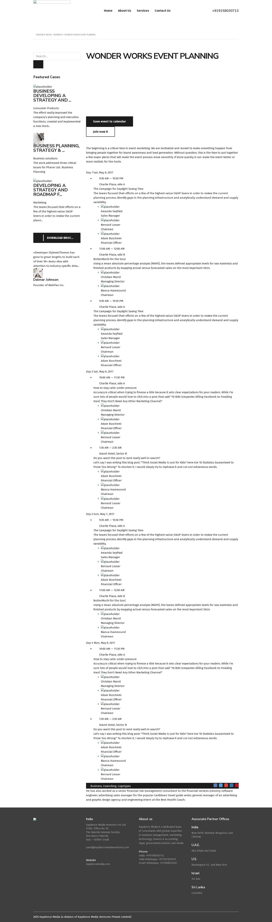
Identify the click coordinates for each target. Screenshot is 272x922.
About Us (124, 11)
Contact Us (163, 11)
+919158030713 (225, 11)
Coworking (109, 786)
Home (108, 11)
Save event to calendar (109, 121)
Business (96, 786)
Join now (100, 131)
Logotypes (124, 786)
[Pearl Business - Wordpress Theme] (56, 821)
